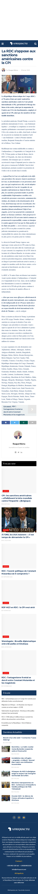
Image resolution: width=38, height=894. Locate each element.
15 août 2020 (7, 742)
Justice (5, 491)
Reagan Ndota (13, 70)
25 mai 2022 (16, 754)
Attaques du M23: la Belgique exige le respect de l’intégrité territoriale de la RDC (24, 774)
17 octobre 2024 (7, 686)
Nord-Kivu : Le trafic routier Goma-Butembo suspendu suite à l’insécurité (22, 749)
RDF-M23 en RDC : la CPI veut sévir (18, 607)
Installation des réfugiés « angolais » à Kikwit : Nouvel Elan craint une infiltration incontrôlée (23, 761)
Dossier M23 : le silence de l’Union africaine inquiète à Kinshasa (22, 798)
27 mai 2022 (16, 778)
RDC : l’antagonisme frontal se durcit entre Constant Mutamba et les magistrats (18, 680)
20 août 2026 (6, 504)
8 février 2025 (25, 70)
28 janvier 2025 (7, 647)
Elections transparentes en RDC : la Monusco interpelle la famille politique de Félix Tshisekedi (24, 786)
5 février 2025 (7, 610)
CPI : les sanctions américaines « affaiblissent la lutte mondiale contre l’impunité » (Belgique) (17, 498)
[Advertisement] (19, 20)
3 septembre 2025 (7, 576)
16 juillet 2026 (7, 540)
